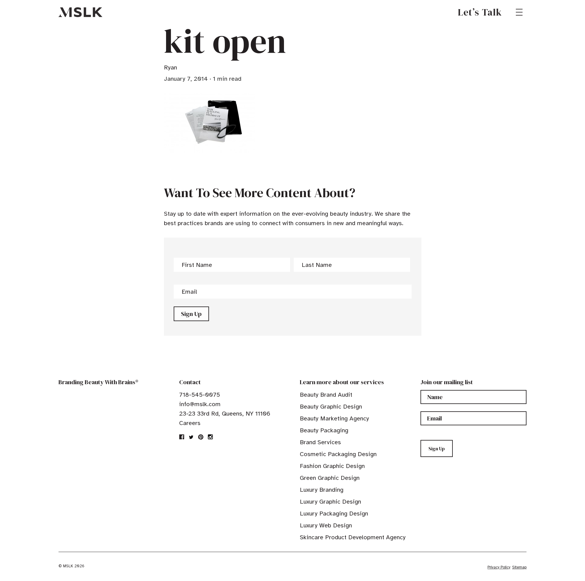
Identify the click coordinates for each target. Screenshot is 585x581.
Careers (189, 423)
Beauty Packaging (324, 430)
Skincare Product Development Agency (353, 537)
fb (182, 437)
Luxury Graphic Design (330, 501)
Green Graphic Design (330, 478)
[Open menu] (519, 12)
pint (201, 437)
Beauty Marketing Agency (334, 418)
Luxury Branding (321, 490)
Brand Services (320, 442)
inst (210, 437)
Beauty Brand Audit (326, 395)
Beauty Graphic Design (331, 406)
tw (191, 437)
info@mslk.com (200, 404)
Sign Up (191, 314)
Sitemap (519, 567)
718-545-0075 (199, 395)
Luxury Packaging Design (334, 513)
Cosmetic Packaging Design (338, 454)
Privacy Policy (499, 567)
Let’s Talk (480, 12)
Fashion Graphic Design (332, 466)
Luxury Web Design (326, 525)
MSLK (80, 12)
